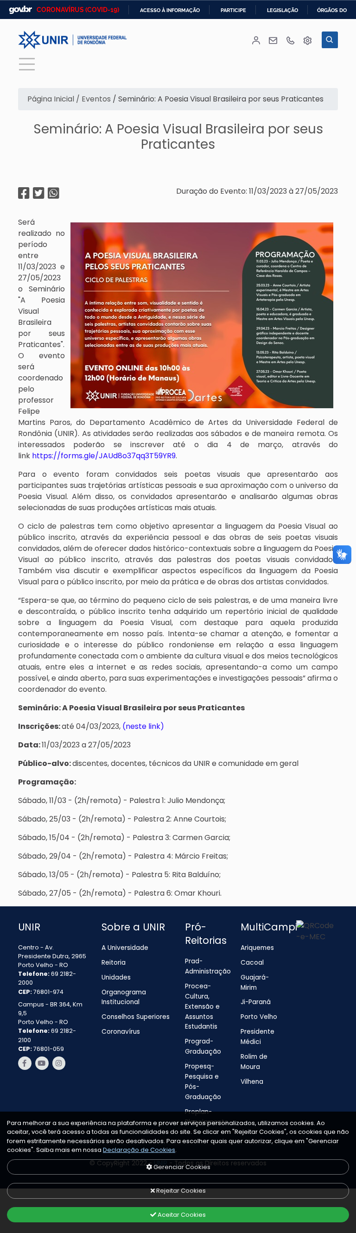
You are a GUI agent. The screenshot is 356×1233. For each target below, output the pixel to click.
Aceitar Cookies (181, 1214)
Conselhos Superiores (136, 1016)
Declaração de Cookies (139, 1149)
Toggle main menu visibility (26, 63)
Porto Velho (259, 1016)
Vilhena (252, 1081)
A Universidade (125, 947)
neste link (143, 726)
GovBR (20, 10)
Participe (233, 10)
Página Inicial (49, 99)
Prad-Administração (207, 966)
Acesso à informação (170, 10)
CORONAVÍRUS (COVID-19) (78, 9)
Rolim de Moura (254, 1061)
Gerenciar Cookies (181, 1167)
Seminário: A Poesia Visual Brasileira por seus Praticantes (178, 137)
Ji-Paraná (256, 1002)
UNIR (29, 927)
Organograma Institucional (124, 997)
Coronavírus (121, 1031)
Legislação (282, 10)
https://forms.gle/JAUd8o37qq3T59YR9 (104, 455)
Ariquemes (257, 947)
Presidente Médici (257, 1036)
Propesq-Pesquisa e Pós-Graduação (203, 1081)
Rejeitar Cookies (180, 1190)
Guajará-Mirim (255, 982)
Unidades (116, 977)
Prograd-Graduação (203, 1046)
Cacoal (252, 962)
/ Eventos (92, 99)
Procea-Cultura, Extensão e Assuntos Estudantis (202, 1006)
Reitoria (114, 962)
